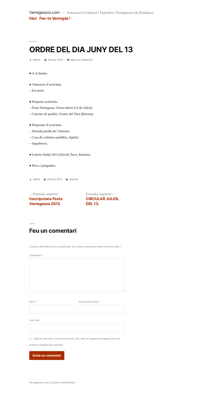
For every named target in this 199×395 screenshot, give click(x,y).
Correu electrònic (89, 301)
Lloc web (34, 320)
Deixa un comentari (81, 59)
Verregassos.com (44, 12)
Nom (33, 301)
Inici (33, 18)
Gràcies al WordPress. (63, 382)
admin (36, 59)
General (73, 179)
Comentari (36, 255)
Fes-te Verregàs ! (55, 18)
